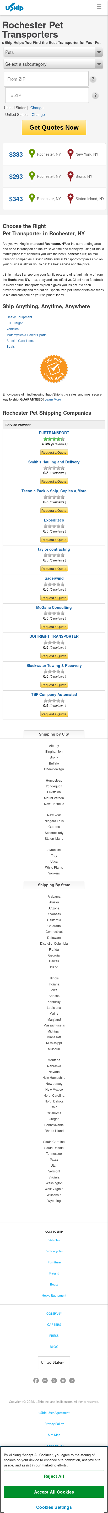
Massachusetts (54, 1025)
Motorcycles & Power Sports (26, 334)
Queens (54, 826)
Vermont (54, 1171)
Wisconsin (54, 1194)
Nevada (54, 1071)
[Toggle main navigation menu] (100, 7)
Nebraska (54, 1066)
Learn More (53, 399)
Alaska (54, 902)
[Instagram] (45, 1381)
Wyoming (54, 1200)
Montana (54, 1059)
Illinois (54, 978)
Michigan (54, 1031)
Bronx (54, 757)
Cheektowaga (54, 769)
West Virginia (54, 1188)
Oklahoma (54, 1113)
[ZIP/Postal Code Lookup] (94, 79)
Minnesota (54, 1037)
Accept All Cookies (54, 1492)
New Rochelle (54, 803)
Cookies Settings (54, 1507)
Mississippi (54, 1042)
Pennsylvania (54, 1124)
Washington (54, 1183)
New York (54, 815)
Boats (11, 346)
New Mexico (54, 1089)
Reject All (54, 1476)
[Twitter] (54, 1381)
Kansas (54, 995)
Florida (54, 949)
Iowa (54, 990)
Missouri (54, 1048)
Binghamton (54, 751)
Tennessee (54, 1153)
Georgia (54, 955)
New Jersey (54, 1083)
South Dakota (54, 1147)
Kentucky (54, 1001)
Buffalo (54, 763)
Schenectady (54, 832)
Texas (54, 1159)
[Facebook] (36, 1381)
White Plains (54, 867)
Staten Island (54, 838)
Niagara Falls (54, 820)
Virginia (54, 1177)
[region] (54, 1479)
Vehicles (13, 328)
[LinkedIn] (71, 1381)
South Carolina (54, 1141)
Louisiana (54, 1007)
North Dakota (54, 1101)
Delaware (54, 937)
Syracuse (54, 849)
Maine (54, 1013)
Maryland (54, 1019)
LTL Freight (15, 323)
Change (37, 107)
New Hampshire (54, 1077)
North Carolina (54, 1095)
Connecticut (54, 931)
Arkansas (54, 914)
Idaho (54, 967)
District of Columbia (54, 943)
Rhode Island (54, 1130)
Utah (54, 1165)
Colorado (54, 925)
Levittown (54, 792)
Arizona (54, 908)
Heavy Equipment (19, 317)
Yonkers (54, 873)
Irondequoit (54, 786)
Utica (54, 861)
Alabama (54, 896)
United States (15, 107)
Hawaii (54, 961)
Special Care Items (20, 340)
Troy (54, 855)
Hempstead (54, 780)
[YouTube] (62, 1381)
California (54, 920)
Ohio (54, 1107)
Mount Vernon (54, 798)
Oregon (54, 1118)
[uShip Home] (14, 7)
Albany (54, 745)
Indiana (54, 984)
